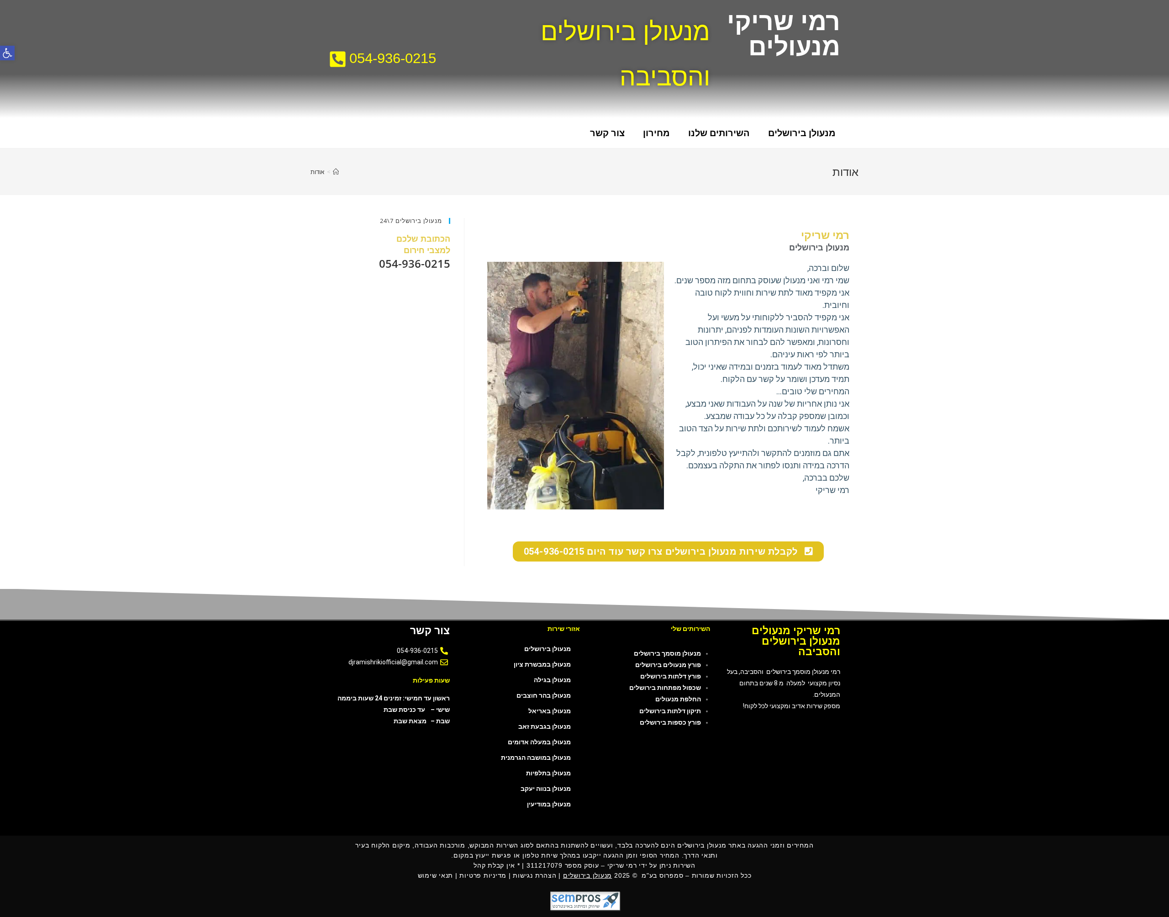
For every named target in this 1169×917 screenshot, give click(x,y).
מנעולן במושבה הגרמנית (536, 757)
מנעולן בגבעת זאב (544, 726)
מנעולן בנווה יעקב (546, 788)
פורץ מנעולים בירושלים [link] (668, 664)
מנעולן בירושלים (802, 132)
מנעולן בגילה (552, 680)
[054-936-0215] (338, 59)
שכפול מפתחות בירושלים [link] (665, 687)
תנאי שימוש (435, 875)
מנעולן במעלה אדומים (539, 742)
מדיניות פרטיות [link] (482, 875)
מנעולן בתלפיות (548, 773)
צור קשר (607, 132)
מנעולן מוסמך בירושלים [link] (667, 653)
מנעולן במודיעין (549, 804)
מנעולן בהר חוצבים (543, 695)
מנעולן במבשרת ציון (542, 664)
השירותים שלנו (719, 132)
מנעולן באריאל (549, 711)
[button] (7, 53)
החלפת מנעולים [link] (678, 699)
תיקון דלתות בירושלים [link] (670, 711)
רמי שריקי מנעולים (783, 34)
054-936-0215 (392, 58)
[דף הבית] (336, 172)
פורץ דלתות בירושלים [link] (670, 676)
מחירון (656, 132)
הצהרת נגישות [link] (534, 875)
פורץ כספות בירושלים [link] (670, 722)
